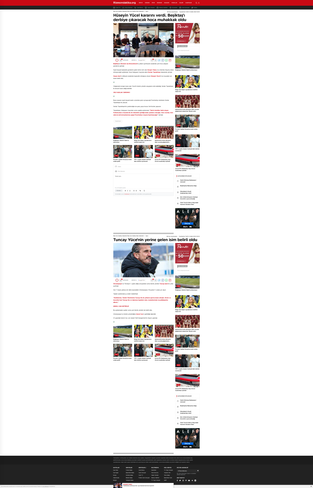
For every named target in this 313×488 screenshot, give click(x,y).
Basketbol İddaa (130, 472)
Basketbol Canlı (168, 477)
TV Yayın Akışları (155, 480)
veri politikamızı (45, 486)
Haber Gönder (155, 475)
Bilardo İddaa (129, 477)
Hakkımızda (116, 477)
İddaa (195, 7)
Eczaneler (174, 7)
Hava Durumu (128, 7)
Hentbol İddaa (129, 475)
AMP (165, 480)
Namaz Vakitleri (163, 7)
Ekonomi (159, 2)
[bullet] (136, 191)
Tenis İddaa (167, 475)
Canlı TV (118, 7)
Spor (153, 2)
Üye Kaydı (115, 472)
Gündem (147, 2)
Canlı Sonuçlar (185, 7)
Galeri (181, 2)
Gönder (119, 190)
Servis (141, 2)
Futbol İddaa (129, 470)
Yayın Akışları (151, 7)
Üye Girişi (115, 470)
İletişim (115, 480)
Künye (114, 475)
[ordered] (134, 191)
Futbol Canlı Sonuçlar (144, 477)
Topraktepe (118, 121)
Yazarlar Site (167, 472)
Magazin (166, 2)
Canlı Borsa (140, 7)
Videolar (174, 2)
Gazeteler (188, 2)
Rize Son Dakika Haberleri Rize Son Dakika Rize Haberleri (128, 11)
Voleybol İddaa (129, 480)
